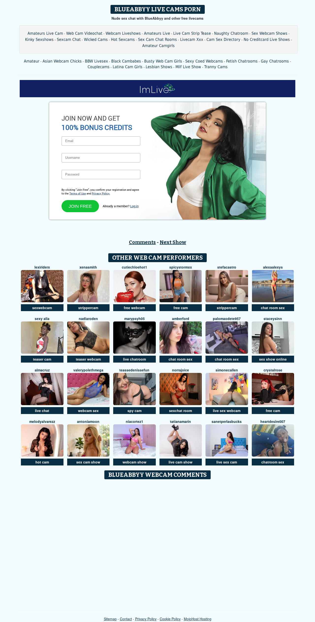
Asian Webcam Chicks (62, 61)
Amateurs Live (157, 33)
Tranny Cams (216, 66)
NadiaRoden (88, 318)
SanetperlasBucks (227, 421)
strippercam (88, 307)
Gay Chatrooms (275, 61)
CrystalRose (273, 369)
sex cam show (88, 462)
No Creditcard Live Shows (267, 39)
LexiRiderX (42, 267)
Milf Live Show (188, 66)
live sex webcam (226, 410)
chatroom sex (272, 462)
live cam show (180, 462)
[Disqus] (157, 543)
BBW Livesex (96, 61)
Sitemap (110, 618)
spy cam (134, 410)
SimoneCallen (227, 369)
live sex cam (226, 462)
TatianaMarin (180, 421)
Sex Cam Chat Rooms (157, 39)
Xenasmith (88, 267)
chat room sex (273, 307)
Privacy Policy (146, 618)
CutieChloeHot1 (134, 267)
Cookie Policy (170, 618)
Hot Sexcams (123, 39)
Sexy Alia (42, 318)
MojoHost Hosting (197, 618)
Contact (126, 618)
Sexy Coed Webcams (204, 61)
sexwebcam (42, 307)
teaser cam (42, 359)
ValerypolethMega (88, 369)
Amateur (31, 61)
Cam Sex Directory (223, 39)
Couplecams (99, 66)
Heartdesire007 (272, 421)
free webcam (134, 307)
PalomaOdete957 (227, 318)
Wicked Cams (96, 39)
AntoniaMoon (88, 421)
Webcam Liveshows (123, 33)
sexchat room (180, 410)
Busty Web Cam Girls (163, 61)
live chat (42, 410)
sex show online (273, 359)
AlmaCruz (42, 369)
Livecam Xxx (191, 39)
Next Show (173, 242)
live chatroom (134, 359)
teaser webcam (88, 359)
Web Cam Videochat (84, 33)
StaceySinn (273, 318)
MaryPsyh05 (134, 318)
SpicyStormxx (180, 267)
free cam (180, 307)
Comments (142, 242)
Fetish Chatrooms (242, 61)
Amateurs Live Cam (45, 33)
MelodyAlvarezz (42, 421)
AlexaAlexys (273, 267)
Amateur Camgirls (158, 45)
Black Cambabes (126, 61)
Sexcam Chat (69, 39)
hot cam (42, 462)
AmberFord (180, 318)
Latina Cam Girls (127, 66)
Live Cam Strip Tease (192, 33)
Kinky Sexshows (39, 39)
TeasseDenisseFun (134, 369)
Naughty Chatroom (231, 33)
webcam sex (88, 410)
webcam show (134, 462)
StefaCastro (226, 267)
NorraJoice (180, 369)
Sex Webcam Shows (269, 33)
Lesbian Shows (159, 66)
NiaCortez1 (134, 421)
